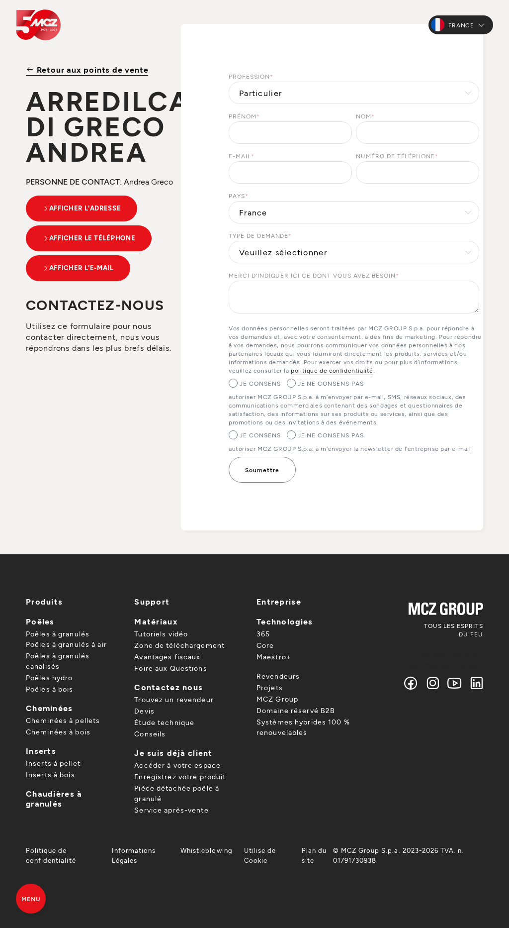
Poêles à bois (50, 689)
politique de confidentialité (332, 370)
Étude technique (164, 722)
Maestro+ (273, 656)
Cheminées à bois (58, 731)
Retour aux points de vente (91, 69)
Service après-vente (171, 810)
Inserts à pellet (53, 763)
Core (265, 645)
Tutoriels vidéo (161, 633)
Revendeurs (278, 676)
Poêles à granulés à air (66, 644)
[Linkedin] (474, 683)
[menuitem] (63, 855)
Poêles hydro (49, 677)
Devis (144, 711)
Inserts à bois (50, 774)
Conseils (150, 733)
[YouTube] (455, 683)
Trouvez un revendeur (173, 699)
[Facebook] (411, 683)
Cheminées (49, 708)
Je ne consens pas (331, 383)
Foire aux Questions (170, 668)
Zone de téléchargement (179, 645)
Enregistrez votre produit (180, 776)
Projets (269, 687)
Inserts (41, 750)
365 (263, 633)
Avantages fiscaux (167, 656)
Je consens (260, 383)
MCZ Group (277, 699)
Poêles (40, 621)
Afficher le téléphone (92, 238)
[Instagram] (433, 683)
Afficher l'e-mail (81, 268)
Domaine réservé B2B (295, 710)
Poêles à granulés (57, 633)
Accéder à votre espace (177, 765)
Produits (44, 601)
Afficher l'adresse (85, 208)
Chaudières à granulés (54, 798)
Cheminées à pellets (63, 720)
